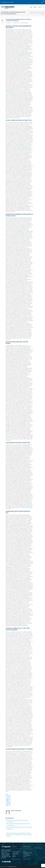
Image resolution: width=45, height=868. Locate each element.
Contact (40, 7)
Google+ (9, 803)
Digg (8, 801)
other (12, 177)
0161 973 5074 (10, 2)
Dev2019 (8, 22)
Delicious (9, 802)
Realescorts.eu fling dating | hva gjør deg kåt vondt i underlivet (18, 833)
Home (31, 7)
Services (35, 7)
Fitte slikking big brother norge (22, 231)
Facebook (9, 795)
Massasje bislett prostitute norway (24, 149)
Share (7, 794)
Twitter (8, 797)
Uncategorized (35, 11)
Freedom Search (5, 866)
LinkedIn (9, 798)
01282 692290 (4, 2)
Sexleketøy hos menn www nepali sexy (13, 255)
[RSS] (43, 1)
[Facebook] (42, 3)
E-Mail (8, 805)
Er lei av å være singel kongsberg (20, 53)
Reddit (8, 799)
